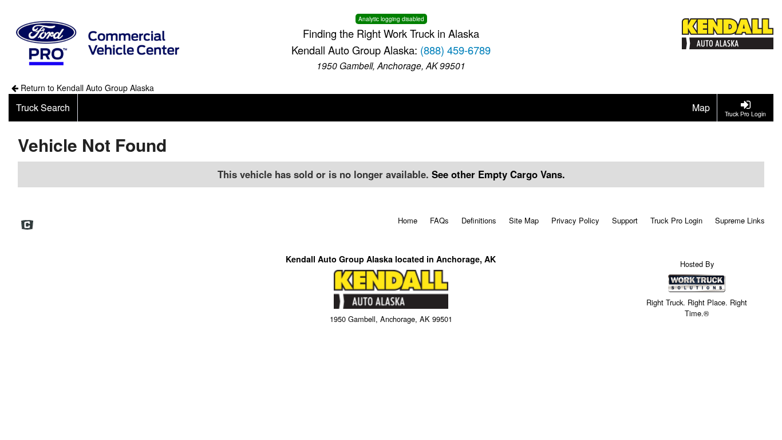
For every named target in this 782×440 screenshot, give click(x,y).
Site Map (524, 220)
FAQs (439, 220)
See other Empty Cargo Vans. (498, 174)
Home (407, 220)
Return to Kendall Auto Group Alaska (86, 87)
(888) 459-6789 (455, 49)
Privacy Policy (575, 220)
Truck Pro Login (676, 220)
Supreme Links (740, 220)
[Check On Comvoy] (27, 225)
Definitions (478, 220)
